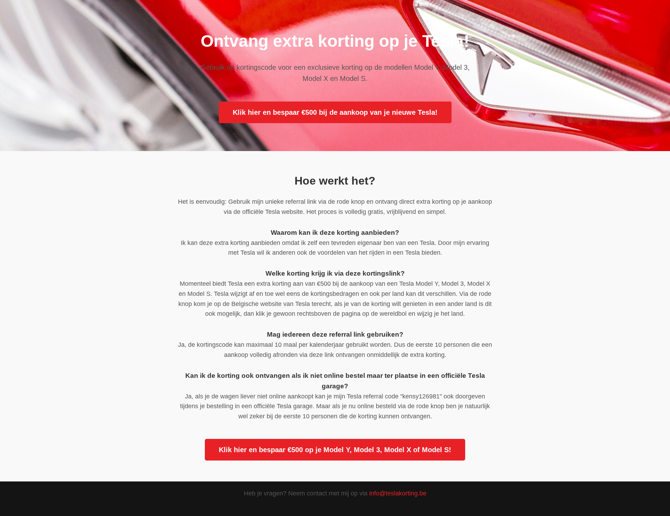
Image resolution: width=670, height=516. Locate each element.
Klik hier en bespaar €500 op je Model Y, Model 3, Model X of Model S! (335, 450)
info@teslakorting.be (397, 493)
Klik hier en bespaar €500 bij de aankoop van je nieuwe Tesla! (335, 112)
